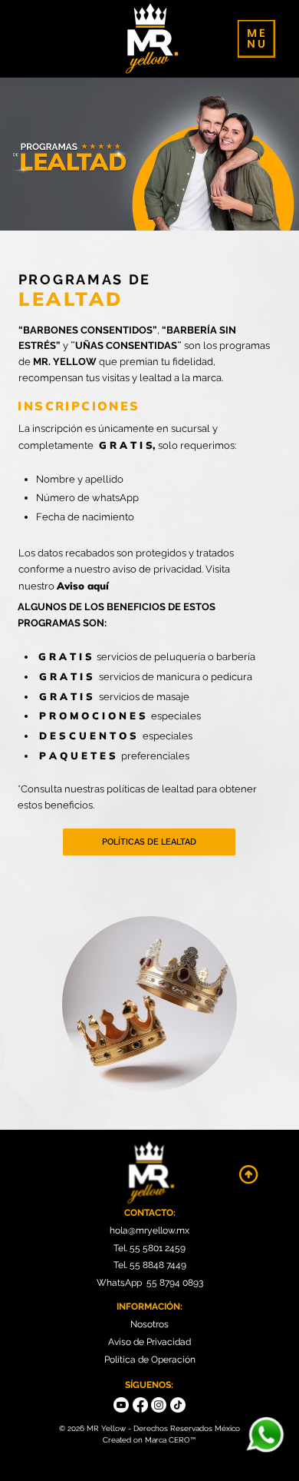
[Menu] (256, 39)
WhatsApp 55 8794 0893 (150, 1282)
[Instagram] (158, 1405)
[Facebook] (140, 1405)
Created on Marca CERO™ (149, 1440)
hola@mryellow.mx (149, 1230)
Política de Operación (150, 1359)
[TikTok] (178, 1405)
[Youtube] (121, 1405)
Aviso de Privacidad (149, 1342)
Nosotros (149, 1324)
